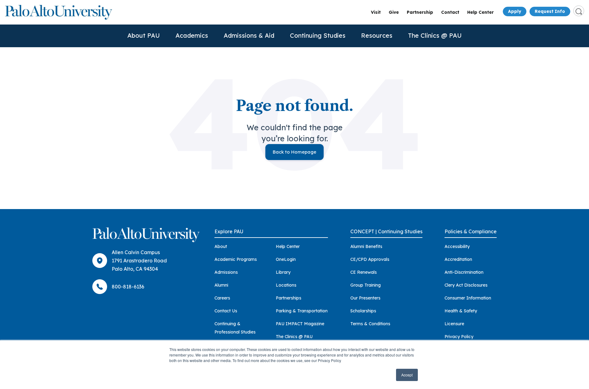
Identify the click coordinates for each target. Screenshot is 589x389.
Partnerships (288, 298)
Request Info (550, 11)
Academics (191, 35)
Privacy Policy (459, 336)
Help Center (480, 12)
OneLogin (286, 259)
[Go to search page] (578, 11)
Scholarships (363, 311)
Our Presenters (365, 298)
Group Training (365, 285)
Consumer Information (468, 298)
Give (394, 12)
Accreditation (458, 259)
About (220, 246)
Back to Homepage (294, 152)
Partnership (420, 12)
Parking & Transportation (302, 311)
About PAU (143, 35)
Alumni (221, 285)
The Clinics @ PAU (435, 35)
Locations (286, 285)
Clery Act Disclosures (466, 285)
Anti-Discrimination (464, 272)
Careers (222, 298)
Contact (450, 12)
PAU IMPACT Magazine (300, 323)
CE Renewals (363, 272)
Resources (376, 35)
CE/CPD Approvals (369, 259)
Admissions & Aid (249, 35)
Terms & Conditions (370, 323)
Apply (514, 11)
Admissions (226, 272)
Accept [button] (407, 374)
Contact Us (225, 311)
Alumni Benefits (366, 246)
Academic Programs (235, 259)
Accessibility (457, 246)
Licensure (454, 323)
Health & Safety (461, 311)
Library (283, 272)
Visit (376, 12)
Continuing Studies (317, 35)
